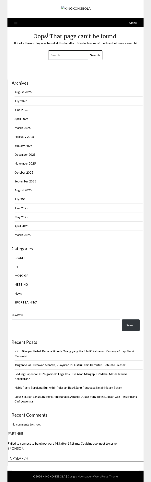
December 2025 (25, 154)
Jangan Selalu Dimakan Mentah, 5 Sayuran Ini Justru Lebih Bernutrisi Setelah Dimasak (70, 365)
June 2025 (21, 208)
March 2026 (23, 128)
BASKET (20, 257)
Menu (133, 23)
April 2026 (22, 118)
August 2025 (23, 190)
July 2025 (21, 199)
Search (17, 315)
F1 (16, 266)
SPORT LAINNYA (26, 302)
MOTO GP (21, 275)
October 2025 (24, 172)
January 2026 (23, 145)
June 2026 (21, 110)
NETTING (21, 284)
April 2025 (22, 226)
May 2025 (21, 217)
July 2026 (21, 101)
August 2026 (23, 92)
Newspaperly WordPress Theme (98, 476)
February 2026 (24, 136)
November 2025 (25, 163)
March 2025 (23, 235)
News (18, 293)
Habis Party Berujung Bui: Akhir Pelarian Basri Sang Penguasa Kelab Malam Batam (68, 387)
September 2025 (25, 181)
